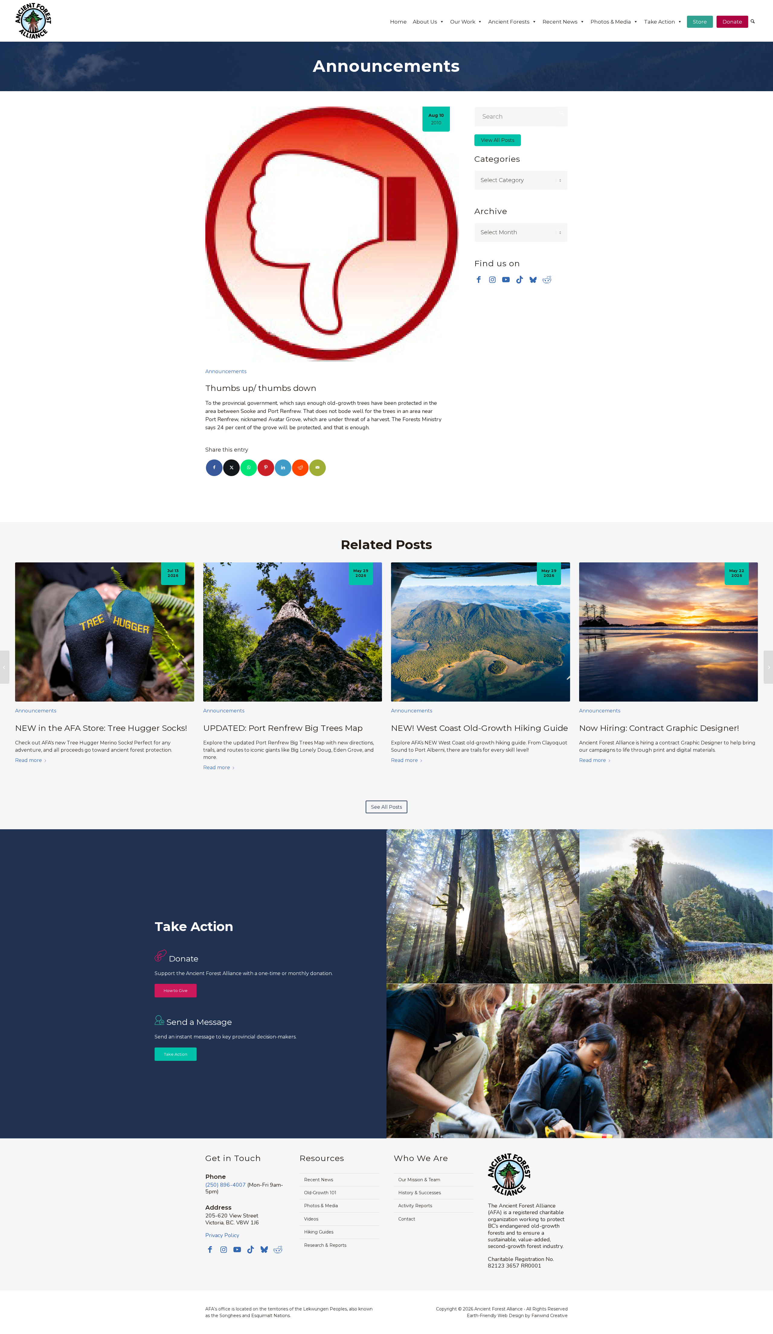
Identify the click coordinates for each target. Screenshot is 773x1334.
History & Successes (419, 1192)
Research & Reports (325, 1245)
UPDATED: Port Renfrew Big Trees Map (283, 728)
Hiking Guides (318, 1232)
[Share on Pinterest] (266, 467)
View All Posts (497, 140)
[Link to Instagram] (492, 279)
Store (700, 22)
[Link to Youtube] (506, 279)
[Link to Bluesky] (533, 280)
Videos (311, 1219)
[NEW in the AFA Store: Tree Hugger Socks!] (104, 632)
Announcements (225, 371)
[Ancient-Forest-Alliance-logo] (33, 21)
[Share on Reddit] (300, 467)
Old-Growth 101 (320, 1192)
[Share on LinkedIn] (283, 467)
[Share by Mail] (317, 467)
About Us (425, 22)
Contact (406, 1219)
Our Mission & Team (419, 1179)
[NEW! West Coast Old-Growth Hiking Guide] (480, 632)
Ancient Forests (509, 22)
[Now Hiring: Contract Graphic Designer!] (668, 632)
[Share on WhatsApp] (248, 467)
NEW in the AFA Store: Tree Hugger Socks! (101, 728)
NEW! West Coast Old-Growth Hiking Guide (479, 728)
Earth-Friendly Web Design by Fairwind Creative (517, 1315)
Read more (28, 760)
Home (398, 22)
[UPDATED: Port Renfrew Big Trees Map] (292, 632)
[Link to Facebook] (478, 279)
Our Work (462, 22)
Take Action (659, 22)
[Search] (753, 21)
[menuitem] (753, 22)
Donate (732, 22)
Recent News (560, 22)
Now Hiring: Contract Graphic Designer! (659, 728)
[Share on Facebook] (214, 467)
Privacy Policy (222, 1235)
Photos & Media (611, 22)
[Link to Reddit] (546, 279)
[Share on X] (231, 467)
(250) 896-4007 (225, 1184)
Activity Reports (415, 1205)
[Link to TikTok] (519, 279)
